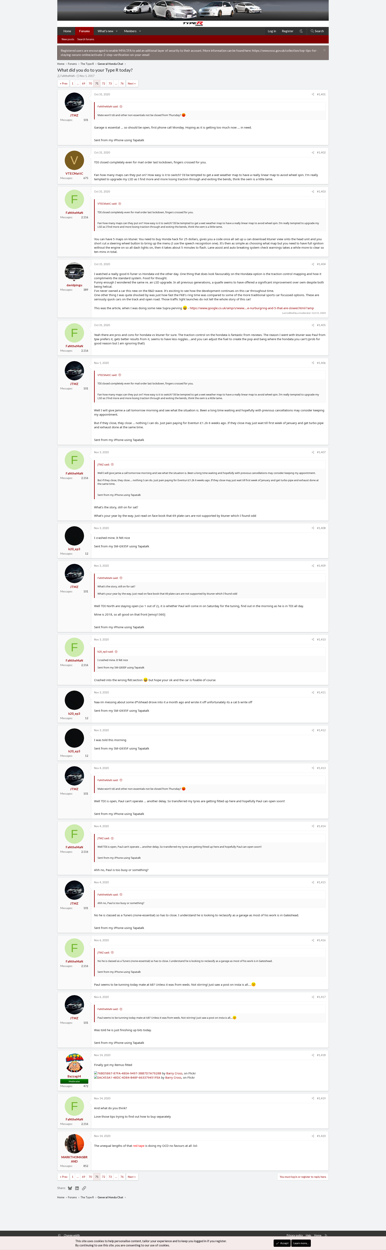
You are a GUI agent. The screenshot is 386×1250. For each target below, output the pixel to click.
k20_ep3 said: (105, 651)
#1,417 (321, 997)
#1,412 (321, 730)
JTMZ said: (104, 464)
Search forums (85, 39)
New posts (68, 39)
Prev (65, 83)
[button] (117, 31)
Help (308, 1235)
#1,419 (321, 1098)
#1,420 (321, 1136)
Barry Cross (174, 1073)
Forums (84, 31)
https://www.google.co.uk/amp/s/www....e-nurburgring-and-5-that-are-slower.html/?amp (252, 308)
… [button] (78, 83)
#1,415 (321, 882)
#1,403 (321, 191)
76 (122, 83)
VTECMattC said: (107, 203)
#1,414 (321, 826)
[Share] (313, 94)
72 (103, 83)
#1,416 (321, 940)
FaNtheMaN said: (108, 106)
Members (130, 31)
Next (130, 83)
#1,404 (321, 264)
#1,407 (321, 452)
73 (110, 83)
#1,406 (321, 362)
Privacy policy (295, 1235)
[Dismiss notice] (324, 50)
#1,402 (321, 152)
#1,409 (321, 565)
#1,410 (321, 639)
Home (67, 31)
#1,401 (321, 94)
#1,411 (321, 692)
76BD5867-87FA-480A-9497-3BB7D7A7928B (129, 1073)
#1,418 (321, 1055)
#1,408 (321, 528)
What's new (105, 31)
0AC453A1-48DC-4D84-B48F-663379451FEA (128, 1077)
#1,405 (321, 325)
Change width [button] (72, 1235)
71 (97, 83)
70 (90, 83)
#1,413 (321, 768)
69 (83, 83)
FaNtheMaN (68, 75)
